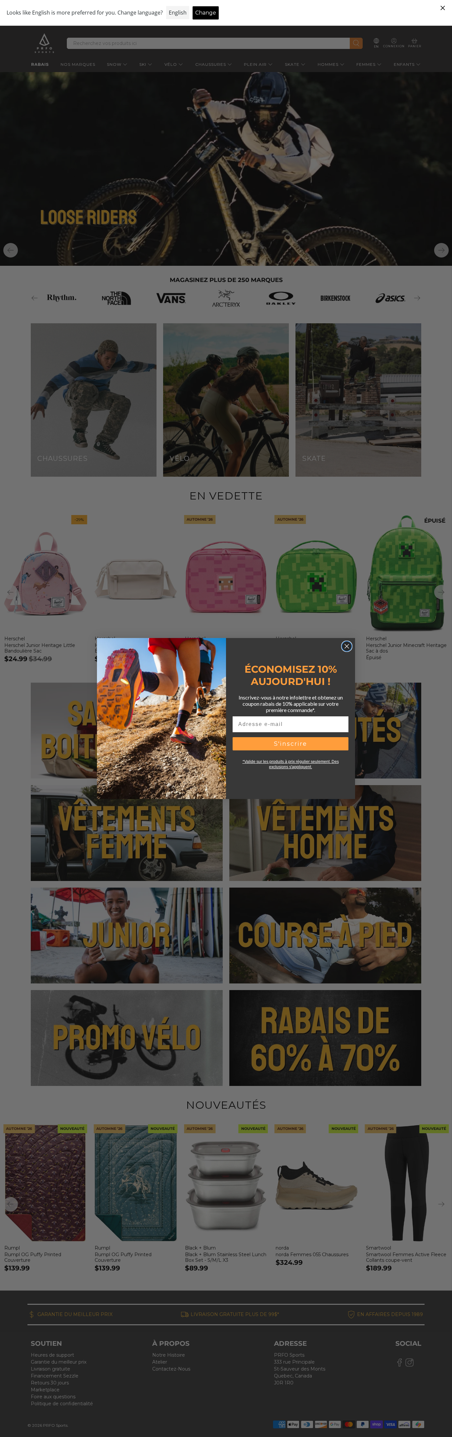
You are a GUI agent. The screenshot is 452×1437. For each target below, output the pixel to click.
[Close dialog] (347, 646)
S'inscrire (290, 743)
